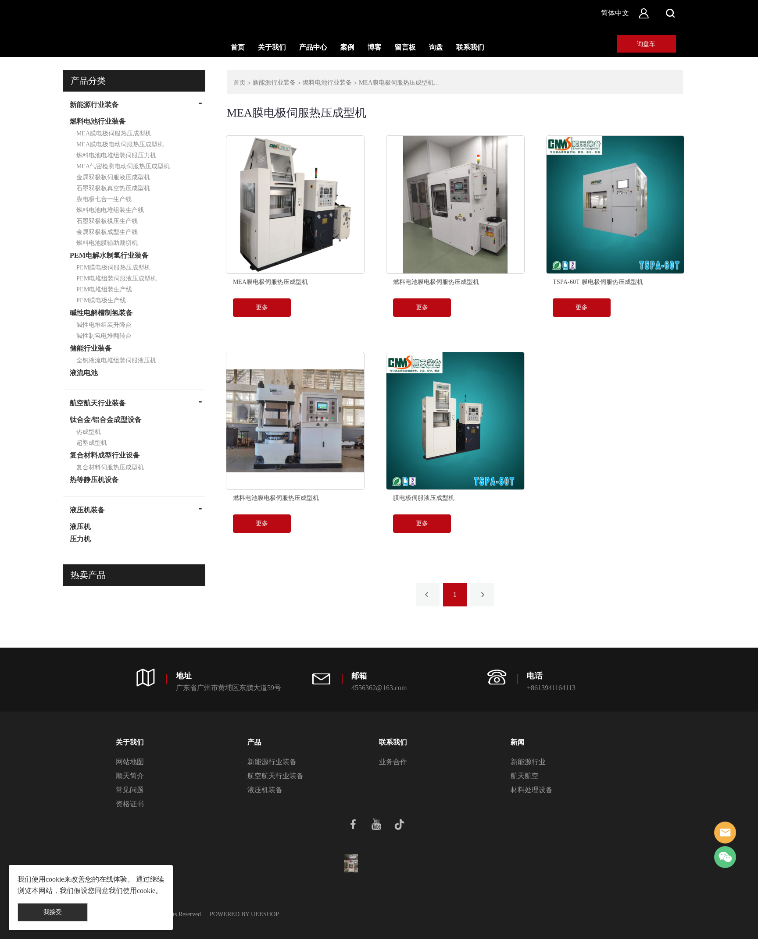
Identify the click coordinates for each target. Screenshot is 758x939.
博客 (375, 47)
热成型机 (88, 432)
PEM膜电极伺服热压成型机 (113, 267)
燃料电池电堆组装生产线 (110, 210)
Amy (725, 832)
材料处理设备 (532, 790)
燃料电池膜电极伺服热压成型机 (436, 282)
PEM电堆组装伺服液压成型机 (116, 278)
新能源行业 (528, 761)
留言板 (405, 47)
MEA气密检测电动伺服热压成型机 (123, 166)
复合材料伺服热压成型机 (110, 467)
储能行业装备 (91, 348)
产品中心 (313, 47)
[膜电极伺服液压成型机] (455, 421)
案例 (347, 47)
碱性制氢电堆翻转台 (104, 336)
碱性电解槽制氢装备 (101, 312)
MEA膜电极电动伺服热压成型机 (120, 144)
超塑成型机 (91, 442)
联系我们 (470, 47)
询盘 (436, 47)
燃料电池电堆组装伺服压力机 (116, 155)
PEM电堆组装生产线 (104, 289)
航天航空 (525, 776)
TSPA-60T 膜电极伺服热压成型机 (598, 282)
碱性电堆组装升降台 (104, 325)
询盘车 (646, 44)
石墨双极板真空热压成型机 (113, 188)
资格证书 (130, 804)
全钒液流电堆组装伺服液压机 (116, 360)
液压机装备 (87, 510)
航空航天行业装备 (98, 403)
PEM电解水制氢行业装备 (109, 255)
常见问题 (130, 790)
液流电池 (84, 372)
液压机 (80, 526)
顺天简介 (130, 776)
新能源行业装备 (94, 104)
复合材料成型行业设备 (105, 455)
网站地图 (130, 761)
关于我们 (272, 47)
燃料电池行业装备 (98, 121)
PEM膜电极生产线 (101, 300)
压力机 (80, 538)
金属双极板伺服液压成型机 (113, 177)
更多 (262, 307)
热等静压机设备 (94, 479)
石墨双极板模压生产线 (107, 221)
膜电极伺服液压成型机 (423, 498)
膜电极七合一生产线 (104, 199)
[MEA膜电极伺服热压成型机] (295, 204)
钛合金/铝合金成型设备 (106, 419)
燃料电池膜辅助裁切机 (107, 243)
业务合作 (393, 761)
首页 (238, 47)
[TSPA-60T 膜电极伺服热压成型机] (615, 204)
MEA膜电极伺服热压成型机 (113, 133)
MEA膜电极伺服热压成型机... (399, 82)
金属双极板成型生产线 (107, 232)
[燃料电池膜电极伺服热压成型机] (455, 204)
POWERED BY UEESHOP (244, 914)
